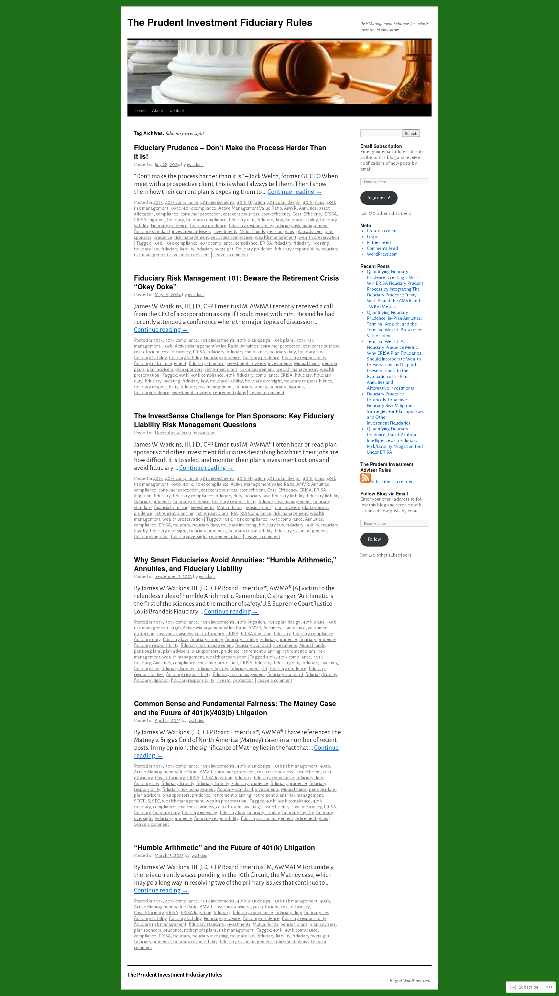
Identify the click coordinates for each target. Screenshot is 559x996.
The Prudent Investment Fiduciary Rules (219, 22)
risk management (191, 237)
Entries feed (379, 242)
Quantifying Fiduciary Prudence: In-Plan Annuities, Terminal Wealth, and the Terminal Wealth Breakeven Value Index (394, 324)
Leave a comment (230, 254)
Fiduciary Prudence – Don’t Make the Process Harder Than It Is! (230, 151)
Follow (374, 539)
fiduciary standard (152, 231)
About (157, 110)
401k (158, 202)
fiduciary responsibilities (308, 381)
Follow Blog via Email (384, 493)
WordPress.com (382, 254)
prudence (163, 237)
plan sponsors (189, 369)
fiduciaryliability (251, 386)
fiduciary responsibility (251, 225)
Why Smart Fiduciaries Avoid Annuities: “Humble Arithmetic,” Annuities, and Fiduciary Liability (235, 564)
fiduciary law (270, 219)
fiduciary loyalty (212, 668)
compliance (167, 214)
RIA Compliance (255, 513)
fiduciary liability (301, 219)
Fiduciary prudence (169, 225)
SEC (156, 801)
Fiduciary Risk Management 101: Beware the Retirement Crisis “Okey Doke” (236, 282)
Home (140, 110)
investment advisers (191, 231)
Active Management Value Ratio (250, 208)
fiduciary (175, 219)
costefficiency (275, 806)
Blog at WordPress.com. (411, 980)
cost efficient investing (238, 806)
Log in (372, 236)
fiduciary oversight (214, 249)
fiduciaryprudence (152, 392)
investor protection (235, 680)
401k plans (313, 202)
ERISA (330, 214)
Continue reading (295, 191)
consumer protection (201, 214)
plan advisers (309, 231)
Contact (177, 110)
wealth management (275, 237)
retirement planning (174, 513)
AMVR (290, 208)
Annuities (308, 208)
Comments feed (382, 248)
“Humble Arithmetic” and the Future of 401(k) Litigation (224, 847)
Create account (382, 230)
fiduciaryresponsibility (192, 680)
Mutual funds (252, 231)
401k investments (217, 202)
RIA (234, 513)
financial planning (171, 507)
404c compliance (199, 208)
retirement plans (221, 369)
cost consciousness (241, 214)
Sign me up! (379, 197)
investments (225, 231)
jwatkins (195, 164)
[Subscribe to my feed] (365, 481)
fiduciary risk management (301, 225)
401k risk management (294, 766)
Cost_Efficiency (307, 214)
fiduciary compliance (206, 219)
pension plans (280, 231)
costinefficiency (306, 806)
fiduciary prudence (208, 225)
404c (175, 208)
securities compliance (232, 237)
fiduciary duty (242, 219)
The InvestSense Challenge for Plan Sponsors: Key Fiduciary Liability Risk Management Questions (234, 420)
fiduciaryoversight (189, 536)
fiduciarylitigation (286, 386)
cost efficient (146, 351)
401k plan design (284, 202)
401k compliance (181, 202)
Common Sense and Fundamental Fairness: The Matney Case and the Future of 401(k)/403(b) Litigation (235, 707)
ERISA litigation (149, 219)
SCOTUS (142, 801)
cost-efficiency (275, 214)
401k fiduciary (239, 375)
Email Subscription (381, 146)
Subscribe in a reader (392, 481)
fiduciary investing (311, 243)
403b (167, 346)
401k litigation (251, 202)
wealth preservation (319, 237)
